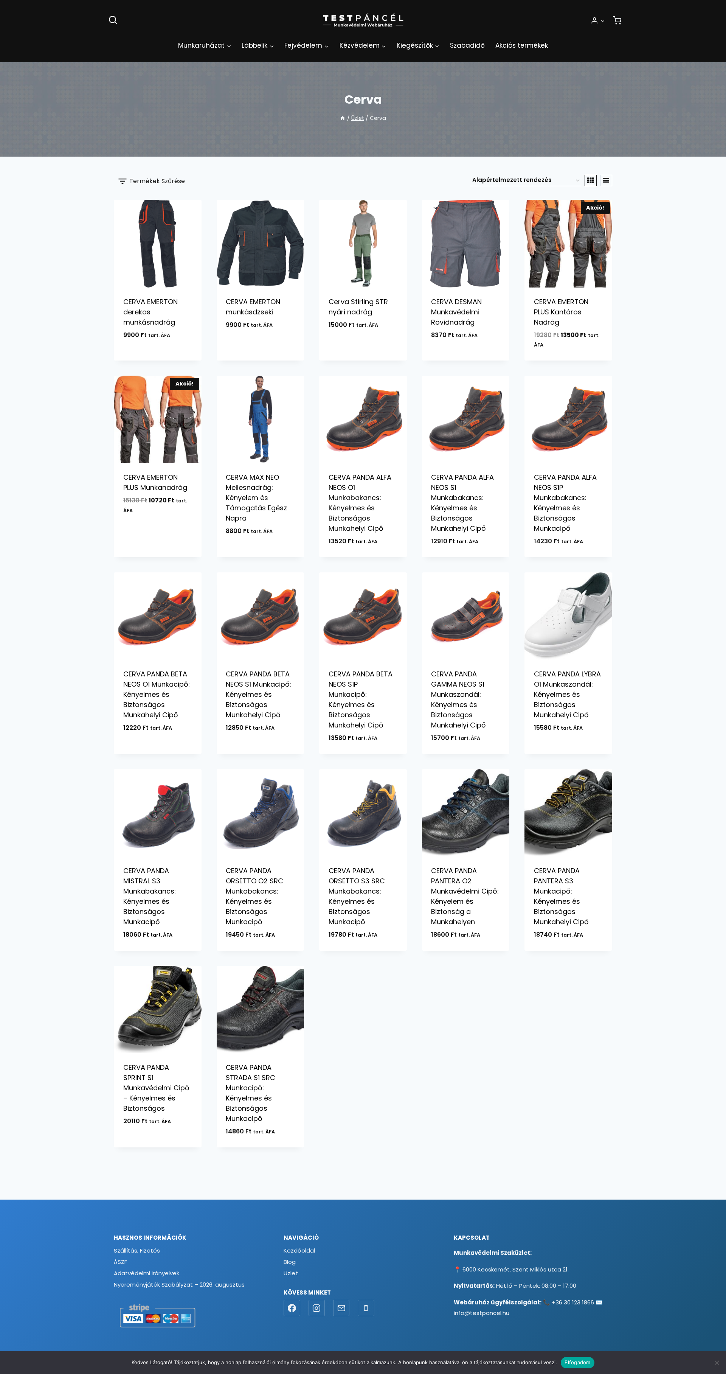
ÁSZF (120, 1262)
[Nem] (716, 1362)
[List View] (606, 180)
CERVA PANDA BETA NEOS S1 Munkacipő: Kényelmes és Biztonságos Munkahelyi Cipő (258, 694)
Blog (290, 1262)
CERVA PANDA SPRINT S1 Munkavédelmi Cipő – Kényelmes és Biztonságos (156, 1088)
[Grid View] (591, 180)
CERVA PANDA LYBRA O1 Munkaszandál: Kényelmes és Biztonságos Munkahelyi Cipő (567, 694)
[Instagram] (317, 1308)
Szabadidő (467, 45)
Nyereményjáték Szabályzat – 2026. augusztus (179, 1285)
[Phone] (366, 1308)
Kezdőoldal (299, 1250)
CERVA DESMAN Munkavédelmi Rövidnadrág (456, 312)
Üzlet (291, 1273)
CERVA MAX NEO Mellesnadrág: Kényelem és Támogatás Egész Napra (256, 498)
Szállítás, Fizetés (137, 1250)
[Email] (341, 1308)
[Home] (342, 118)
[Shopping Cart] (617, 20)
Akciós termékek (521, 45)
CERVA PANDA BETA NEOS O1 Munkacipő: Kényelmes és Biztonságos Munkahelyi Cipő (156, 694)
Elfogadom (577, 1362)
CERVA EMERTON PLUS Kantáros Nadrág (561, 312)
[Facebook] (292, 1308)
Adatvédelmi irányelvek (146, 1273)
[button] (602, 20)
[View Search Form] (113, 20)
